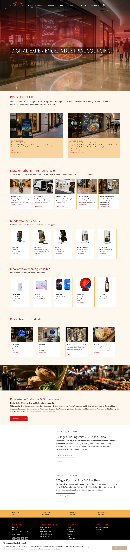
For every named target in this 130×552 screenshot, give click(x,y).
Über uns (93, 5)
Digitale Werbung (35, 5)
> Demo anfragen (38, 206)
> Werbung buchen (104, 206)
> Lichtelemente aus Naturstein (76, 151)
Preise (83, 5)
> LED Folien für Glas (74, 149)
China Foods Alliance (19, 419)
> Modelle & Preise (16, 204)
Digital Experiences (67, 5)
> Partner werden (82, 204)
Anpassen (90, 548)
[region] (65, 546)
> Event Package (60, 206)
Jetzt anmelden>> (60, 461)
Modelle (51, 5)
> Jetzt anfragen (59, 300)
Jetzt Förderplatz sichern (65, 455)
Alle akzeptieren (120, 548)
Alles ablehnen (104, 548)
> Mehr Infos (15, 253)
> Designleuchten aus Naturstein (76, 152)
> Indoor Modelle (15, 151)
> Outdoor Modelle (16, 152)
